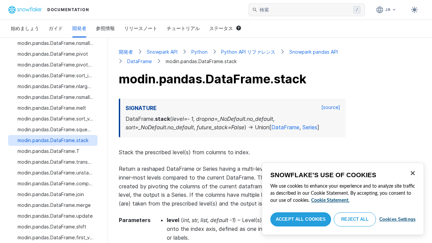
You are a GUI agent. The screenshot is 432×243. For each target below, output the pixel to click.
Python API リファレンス (248, 52)
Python (199, 52)
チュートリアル (183, 28)
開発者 (79, 28)
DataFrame (139, 61)
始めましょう (25, 28)
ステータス (221, 28)
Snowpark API (162, 52)
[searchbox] (305, 10)
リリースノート (140, 28)
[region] (343, 199)
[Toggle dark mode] (414, 10)
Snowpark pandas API (313, 52)
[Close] (412, 173)
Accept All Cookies (301, 219)
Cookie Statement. (330, 200)
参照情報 (105, 28)
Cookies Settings (397, 219)
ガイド (56, 28)
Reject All (355, 219)
